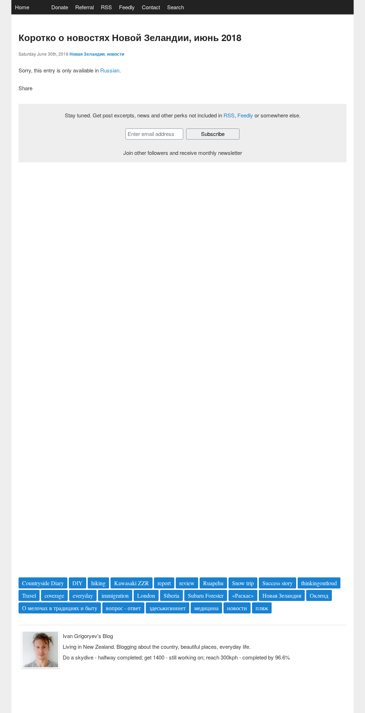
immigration (115, 595)
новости (115, 54)
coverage (54, 595)
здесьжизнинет (167, 608)
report (164, 583)
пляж (262, 608)
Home (22, 7)
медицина (206, 608)
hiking (98, 583)
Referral (84, 7)
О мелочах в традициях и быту (59, 608)
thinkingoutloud (319, 583)
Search (175, 7)
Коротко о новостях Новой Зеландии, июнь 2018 (130, 37)
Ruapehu (213, 583)
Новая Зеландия (87, 54)
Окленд (319, 595)
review (187, 583)
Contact (151, 7)
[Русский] (40, 7)
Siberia (171, 595)
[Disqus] (182, 267)
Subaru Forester (205, 595)
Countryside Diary (43, 583)
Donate (59, 7)
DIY (77, 583)
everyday (83, 595)
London (146, 595)
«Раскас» (243, 595)
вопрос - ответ (123, 608)
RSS (106, 7)
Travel (29, 595)
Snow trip (243, 583)
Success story (277, 583)
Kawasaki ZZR (131, 583)
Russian (109, 70)
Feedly (127, 7)
